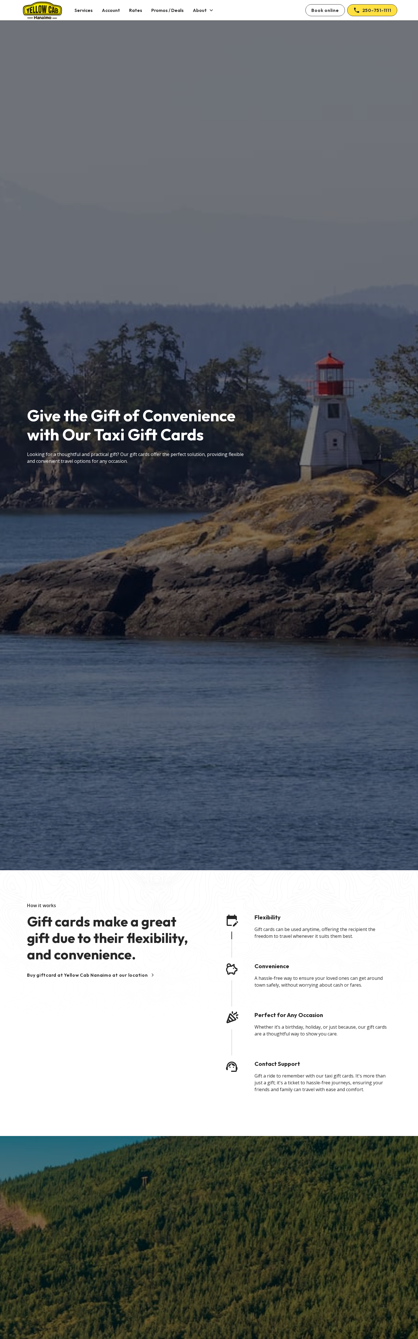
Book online (325, 10)
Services (84, 10)
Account (111, 10)
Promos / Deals (167, 10)
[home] (42, 10)
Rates (135, 10)
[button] (203, 10)
